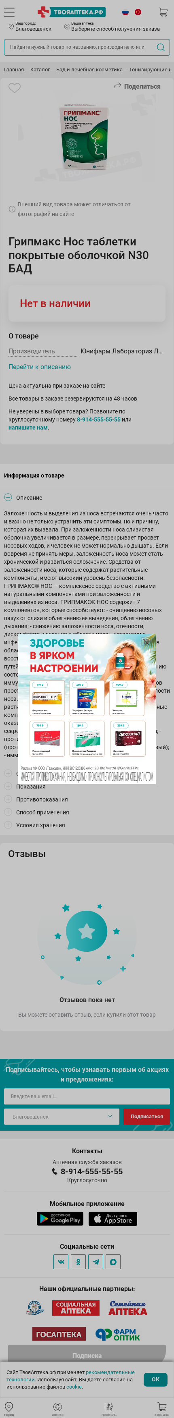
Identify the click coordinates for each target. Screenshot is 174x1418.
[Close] (147, 643)
